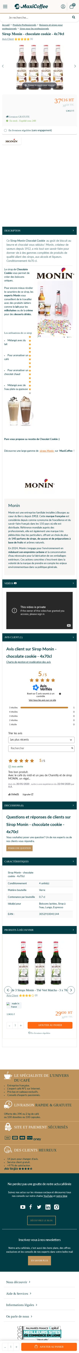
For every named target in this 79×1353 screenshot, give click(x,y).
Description (12, 230)
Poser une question (19, 848)
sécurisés (41, 1127)
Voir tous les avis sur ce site (42, 700)
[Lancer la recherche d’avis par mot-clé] (72, 748)
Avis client (13, 637)
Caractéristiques (16, 861)
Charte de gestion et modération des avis (28, 662)
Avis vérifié (17, 766)
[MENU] (5, 6)
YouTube (48, 1196)
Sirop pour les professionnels (34, 28)
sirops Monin (47, 451)
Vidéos (9, 583)
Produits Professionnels (24, 25)
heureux (35, 1150)
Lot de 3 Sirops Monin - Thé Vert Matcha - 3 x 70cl (38, 990)
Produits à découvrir (19, 930)
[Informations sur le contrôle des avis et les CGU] (60, 693)
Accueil (6, 25)
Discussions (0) (13, 805)
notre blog (61, 1196)
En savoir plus (39, 1260)
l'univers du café (41, 1078)
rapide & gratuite (43, 1105)
